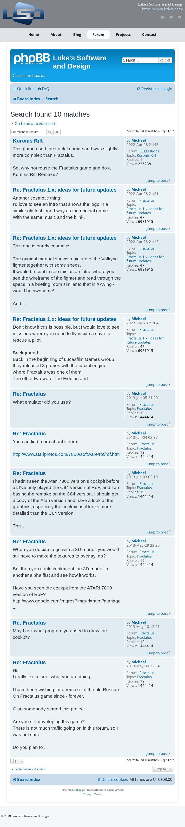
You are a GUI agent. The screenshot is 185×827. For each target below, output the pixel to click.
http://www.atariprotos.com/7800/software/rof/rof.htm (66, 454)
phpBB (79, 789)
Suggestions (149, 151)
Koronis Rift (146, 155)
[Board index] (32, 58)
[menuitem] (43, 89)
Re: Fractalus (29, 394)
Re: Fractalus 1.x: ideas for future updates (65, 190)
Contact (149, 34)
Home (33, 34)
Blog (77, 34)
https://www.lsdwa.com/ (162, 8)
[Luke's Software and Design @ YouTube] (171, 17)
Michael (139, 140)
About (56, 34)
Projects (123, 34)
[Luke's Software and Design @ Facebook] (163, 17)
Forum (98, 34)
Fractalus (146, 200)
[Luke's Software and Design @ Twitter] (179, 17)
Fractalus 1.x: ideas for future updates (145, 211)
